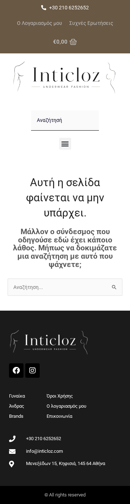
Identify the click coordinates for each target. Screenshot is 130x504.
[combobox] (65, 120)
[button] (65, 144)
